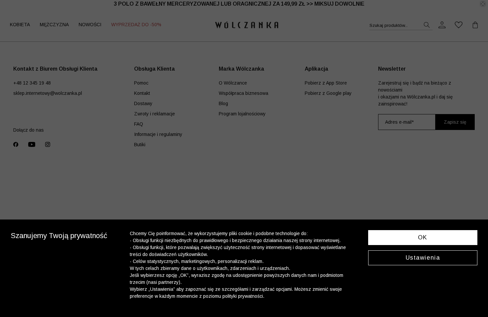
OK (423, 237)
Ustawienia (423, 257)
